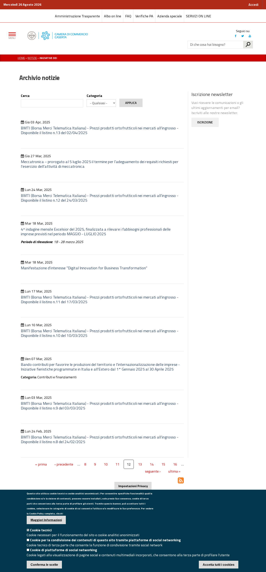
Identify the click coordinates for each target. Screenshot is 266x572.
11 (117, 464)
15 (163, 464)
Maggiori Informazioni (46, 520)
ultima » (174, 471)
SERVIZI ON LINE (198, 16)
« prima (41, 464)
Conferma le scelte (44, 564)
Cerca (25, 95)
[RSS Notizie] (181, 480)
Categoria (94, 95)
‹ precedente (64, 464)
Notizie (32, 58)
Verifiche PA (144, 16)
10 (106, 464)
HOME (21, 58)
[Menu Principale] (11, 35)
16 (175, 464)
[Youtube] (250, 36)
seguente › (152, 471)
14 (152, 464)
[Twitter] (242, 36)
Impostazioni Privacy (133, 486)
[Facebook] (235, 36)
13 (140, 464)
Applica (131, 102)
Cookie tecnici (41, 530)
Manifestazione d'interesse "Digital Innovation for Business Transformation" (84, 268)
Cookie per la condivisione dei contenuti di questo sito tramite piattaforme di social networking (105, 540)
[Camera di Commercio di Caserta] (83, 35)
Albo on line (112, 16)
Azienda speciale (169, 16)
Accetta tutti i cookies (218, 564)
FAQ (128, 16)
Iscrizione (205, 122)
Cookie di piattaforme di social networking (63, 550)
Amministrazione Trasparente (77, 16)
